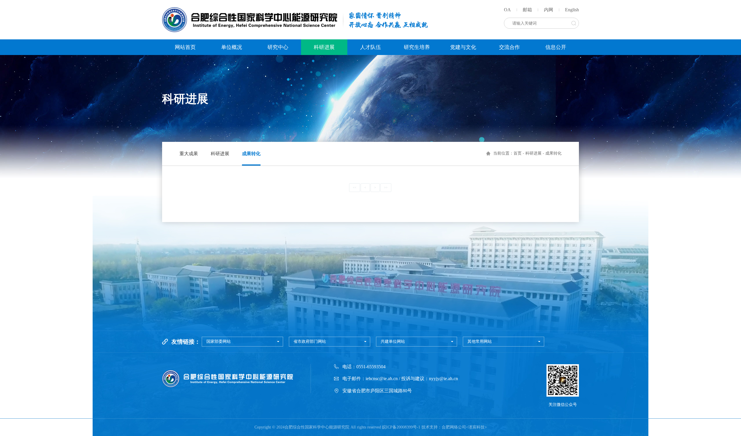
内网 (548, 9)
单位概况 (231, 47)
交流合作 (509, 47)
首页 (517, 153)
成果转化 (251, 153)
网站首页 (185, 47)
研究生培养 (417, 47)
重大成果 (188, 153)
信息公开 (555, 47)
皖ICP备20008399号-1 (401, 427)
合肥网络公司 (454, 427)
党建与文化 (463, 47)
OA (507, 9)
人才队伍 (370, 47)
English (572, 9)
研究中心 (277, 47)
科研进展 (324, 47)
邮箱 (527, 9)
